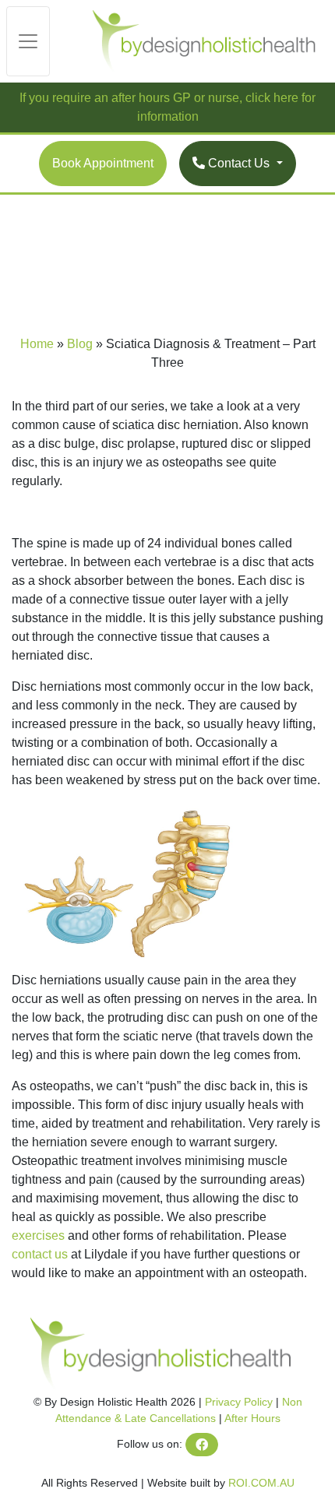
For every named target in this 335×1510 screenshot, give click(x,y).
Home (37, 343)
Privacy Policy (239, 1402)
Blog (80, 343)
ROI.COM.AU (261, 1483)
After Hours (252, 1418)
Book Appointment (102, 163)
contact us (40, 1254)
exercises (38, 1235)
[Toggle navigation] (28, 41)
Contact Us (239, 163)
